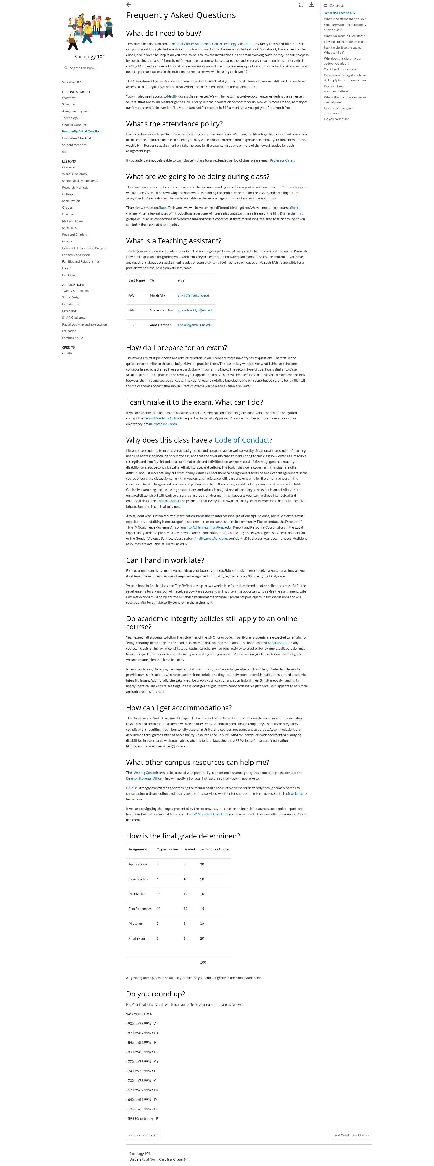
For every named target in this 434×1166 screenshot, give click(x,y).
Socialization (71, 201)
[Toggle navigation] (129, 5)
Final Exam (70, 275)
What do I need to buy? (340, 13)
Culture (67, 194)
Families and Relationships (80, 261)
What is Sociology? (75, 174)
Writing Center (145, 773)
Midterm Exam (72, 221)
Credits (67, 353)
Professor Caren (282, 160)
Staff (65, 151)
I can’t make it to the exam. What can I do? (342, 50)
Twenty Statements (75, 290)
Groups (67, 207)
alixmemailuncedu (193, 295)
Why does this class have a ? (342, 61)
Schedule (68, 104)
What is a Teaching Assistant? (344, 36)
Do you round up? (336, 119)
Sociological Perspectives (80, 180)
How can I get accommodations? (336, 88)
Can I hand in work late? (340, 69)
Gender (67, 241)
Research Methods (75, 187)
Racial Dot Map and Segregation (84, 324)
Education (69, 331)
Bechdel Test (71, 304)
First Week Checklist (76, 138)
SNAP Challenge (73, 317)
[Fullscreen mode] (301, 5)
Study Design (71, 297)
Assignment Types (74, 111)
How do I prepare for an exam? (345, 41)
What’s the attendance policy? (345, 19)
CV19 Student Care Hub (209, 814)
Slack (162, 208)
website (297, 793)
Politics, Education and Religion (84, 248)
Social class (70, 228)
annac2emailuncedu (195, 325)
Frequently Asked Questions (82, 131)
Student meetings (74, 145)
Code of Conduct (74, 125)
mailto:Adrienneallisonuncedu (206, 527)
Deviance (68, 214)
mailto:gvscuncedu (211, 538)
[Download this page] (311, 5)
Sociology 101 (72, 82)
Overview (69, 98)
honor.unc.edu (278, 643)
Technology (70, 118)
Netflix (172, 96)
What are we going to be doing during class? (345, 27)
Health (67, 268)
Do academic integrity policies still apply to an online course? (345, 77)
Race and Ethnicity (75, 234)
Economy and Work (76, 255)
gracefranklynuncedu (195, 310)
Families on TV (72, 338)
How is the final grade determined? (339, 110)
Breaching (69, 311)
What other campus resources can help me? (345, 99)
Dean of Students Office (161, 418)
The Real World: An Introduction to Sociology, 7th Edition (212, 44)
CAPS (130, 788)
